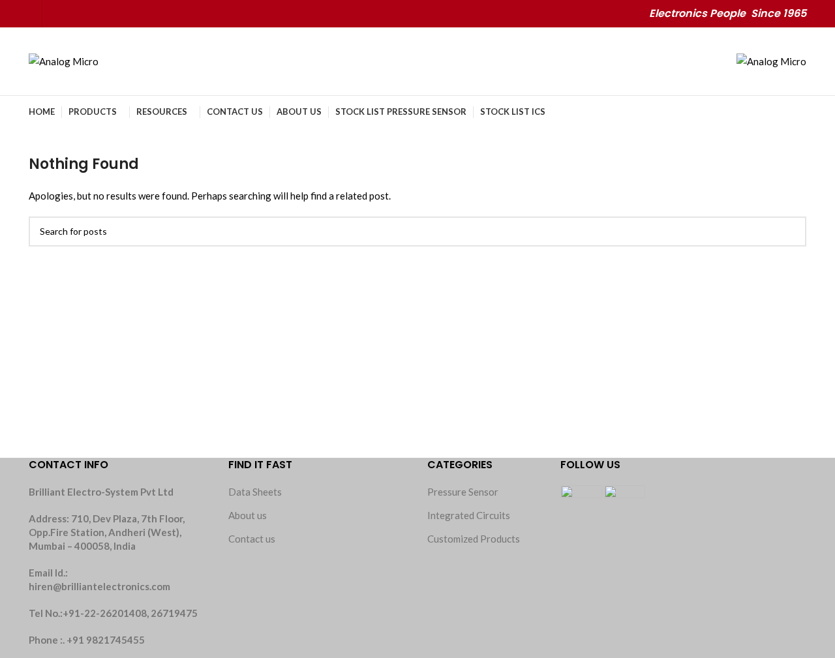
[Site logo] (64, 60)
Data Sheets (255, 492)
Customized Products (473, 539)
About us (247, 515)
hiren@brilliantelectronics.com (99, 586)
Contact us (251, 539)
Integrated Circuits (468, 515)
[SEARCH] (791, 232)
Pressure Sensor (462, 492)
